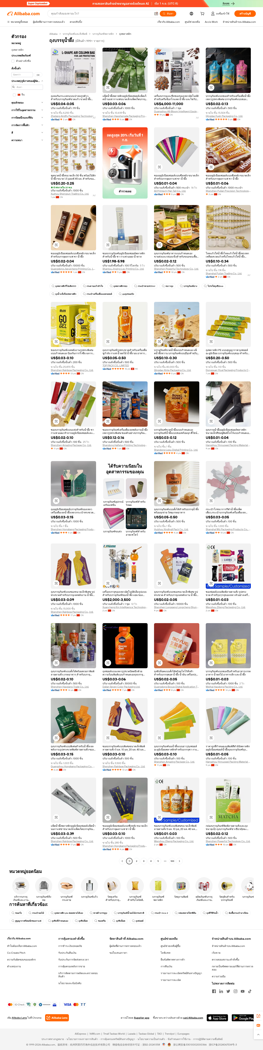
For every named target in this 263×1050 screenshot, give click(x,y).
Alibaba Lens (19, 1017)
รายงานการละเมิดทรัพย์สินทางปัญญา (181, 973)
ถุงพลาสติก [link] (125, 33)
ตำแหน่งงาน (14, 966)
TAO (159, 1033)
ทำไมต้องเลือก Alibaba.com (22, 946)
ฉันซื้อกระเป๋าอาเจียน (238, 913)
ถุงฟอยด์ (139, 921)
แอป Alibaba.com (193, 1017)
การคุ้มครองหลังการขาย (71, 966)
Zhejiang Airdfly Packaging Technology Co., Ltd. (73, 116)
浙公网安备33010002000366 (190, 1044)
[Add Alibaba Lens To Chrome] (57, 1017)
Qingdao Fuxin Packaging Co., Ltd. (224, 116)
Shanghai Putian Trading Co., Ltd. (224, 273)
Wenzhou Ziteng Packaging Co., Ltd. (225, 607)
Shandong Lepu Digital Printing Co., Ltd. (176, 449)
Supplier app (141, 1017)
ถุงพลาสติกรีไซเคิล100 (65, 286)
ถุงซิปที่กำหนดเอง (60, 921)
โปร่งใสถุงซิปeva (215, 286)
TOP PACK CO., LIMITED (116, 365)
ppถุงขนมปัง (128, 294)
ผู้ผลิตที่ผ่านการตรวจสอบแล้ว (125, 946)
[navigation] (27, 448)
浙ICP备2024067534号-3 (223, 1044)
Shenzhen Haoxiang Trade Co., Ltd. (70, 686)
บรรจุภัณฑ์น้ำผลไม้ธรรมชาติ (131, 913)
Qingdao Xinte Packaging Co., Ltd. (172, 370)
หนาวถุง (169, 286)
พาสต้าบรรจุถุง (100, 913)
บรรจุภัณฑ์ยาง (190, 286)
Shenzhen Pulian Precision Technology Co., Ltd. (228, 190)
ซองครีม (102, 921)
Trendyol (169, 1033)
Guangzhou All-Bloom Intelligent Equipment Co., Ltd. (176, 111)
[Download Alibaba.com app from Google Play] (244, 1017)
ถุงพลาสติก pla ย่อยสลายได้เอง (68, 913)
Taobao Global (146, 1033)
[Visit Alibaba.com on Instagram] (235, 991)
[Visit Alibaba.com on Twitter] (228, 991)
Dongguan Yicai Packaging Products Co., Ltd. (228, 370)
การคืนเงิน (166, 966)
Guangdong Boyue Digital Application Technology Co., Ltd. (176, 686)
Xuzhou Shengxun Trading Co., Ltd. (70, 193)
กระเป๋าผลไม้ (38, 913)
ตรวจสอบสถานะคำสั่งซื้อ (225, 959)
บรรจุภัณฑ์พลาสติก (103, 33)
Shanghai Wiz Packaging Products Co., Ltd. (228, 529)
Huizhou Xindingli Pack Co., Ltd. (171, 529)
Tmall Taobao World (114, 1033)
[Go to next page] (179, 861)
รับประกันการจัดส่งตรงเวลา (73, 959)
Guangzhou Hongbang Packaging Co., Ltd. (73, 766)
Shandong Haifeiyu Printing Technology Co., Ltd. (125, 445)
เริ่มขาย (216, 952)
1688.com (94, 1033)
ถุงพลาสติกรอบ (120, 286)
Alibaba (53, 33)
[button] (156, 13)
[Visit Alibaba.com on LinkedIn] (221, 991)
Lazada (131, 1033)
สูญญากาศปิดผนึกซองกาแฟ (28, 921)
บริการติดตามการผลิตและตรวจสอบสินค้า (78, 975)
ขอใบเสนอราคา (118, 952)
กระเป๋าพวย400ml (146, 286)
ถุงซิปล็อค (120, 921)
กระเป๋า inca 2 (161, 913)
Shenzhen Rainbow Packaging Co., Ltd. (72, 370)
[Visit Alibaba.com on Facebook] (214, 991)
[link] (258, 1016)
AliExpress (80, 1033)
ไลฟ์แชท (165, 952)
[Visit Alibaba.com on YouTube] (242, 991)
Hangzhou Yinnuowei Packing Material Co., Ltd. (228, 445)
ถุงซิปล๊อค (83, 921)
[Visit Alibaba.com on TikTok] (250, 991)
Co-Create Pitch (16, 952)
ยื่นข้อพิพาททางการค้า (173, 959)
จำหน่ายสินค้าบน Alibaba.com (228, 946)
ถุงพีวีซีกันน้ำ (212, 913)
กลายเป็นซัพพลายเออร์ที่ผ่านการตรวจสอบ (232, 968)
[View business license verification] (163, 1044)
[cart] (203, 14)
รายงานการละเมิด (171, 980)
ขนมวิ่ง (18, 913)
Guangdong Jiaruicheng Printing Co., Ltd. (73, 268)
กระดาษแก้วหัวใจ (95, 286)
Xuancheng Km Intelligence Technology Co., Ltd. (125, 607)
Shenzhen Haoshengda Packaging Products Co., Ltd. (125, 116)
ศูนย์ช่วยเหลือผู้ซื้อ (170, 946)
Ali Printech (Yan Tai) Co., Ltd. (170, 190)
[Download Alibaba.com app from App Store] (217, 1017)
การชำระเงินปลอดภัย (70, 946)
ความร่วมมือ (218, 976)
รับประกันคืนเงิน (67, 952)
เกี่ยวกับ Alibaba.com (19, 938)
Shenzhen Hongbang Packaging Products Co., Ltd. (73, 529)
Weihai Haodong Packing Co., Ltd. (224, 686)
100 (172, 861)
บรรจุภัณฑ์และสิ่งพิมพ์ (75, 33)
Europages (183, 1033)
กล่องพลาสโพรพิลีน (187, 913)
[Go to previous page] (122, 861)
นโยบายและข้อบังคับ (69, 983)
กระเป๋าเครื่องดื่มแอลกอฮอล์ (99, 294)
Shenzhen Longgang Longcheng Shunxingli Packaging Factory (176, 607)
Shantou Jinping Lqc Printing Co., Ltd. (123, 268)
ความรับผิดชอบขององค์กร (21, 959)
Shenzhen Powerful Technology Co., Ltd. (176, 268)
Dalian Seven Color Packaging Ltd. (121, 686)
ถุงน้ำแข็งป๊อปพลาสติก (65, 294)
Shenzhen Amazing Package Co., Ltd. (71, 445)
